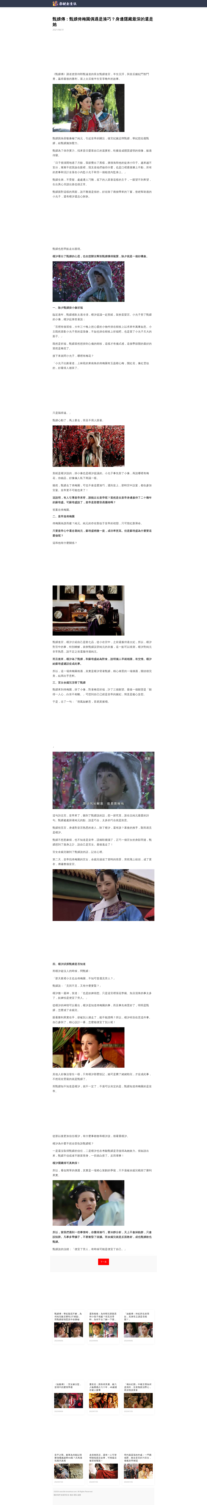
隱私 (75, 1495)
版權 (79, 1495)
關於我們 (57, 1495)
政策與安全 (65, 1495)
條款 (71, 1495)
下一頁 (104, 1262)
